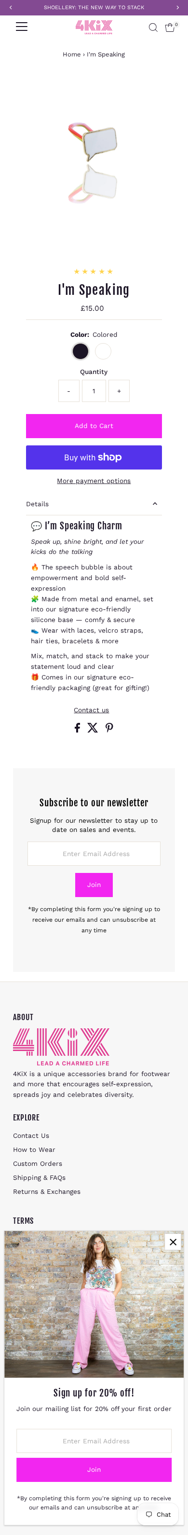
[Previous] (29, 94)
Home (72, 54)
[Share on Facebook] (78, 730)
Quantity (93, 371)
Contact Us (31, 1135)
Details (37, 504)
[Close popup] (172, 1241)
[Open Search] (153, 27)
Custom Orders (37, 1163)
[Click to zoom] (159, 95)
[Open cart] (170, 27)
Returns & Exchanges (47, 1191)
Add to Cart (94, 425)
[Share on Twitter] (94, 730)
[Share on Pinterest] (109, 730)
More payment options (94, 480)
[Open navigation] (21, 27)
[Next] (52, 94)
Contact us (91, 710)
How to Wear (34, 1149)
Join (94, 884)
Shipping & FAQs (39, 1177)
